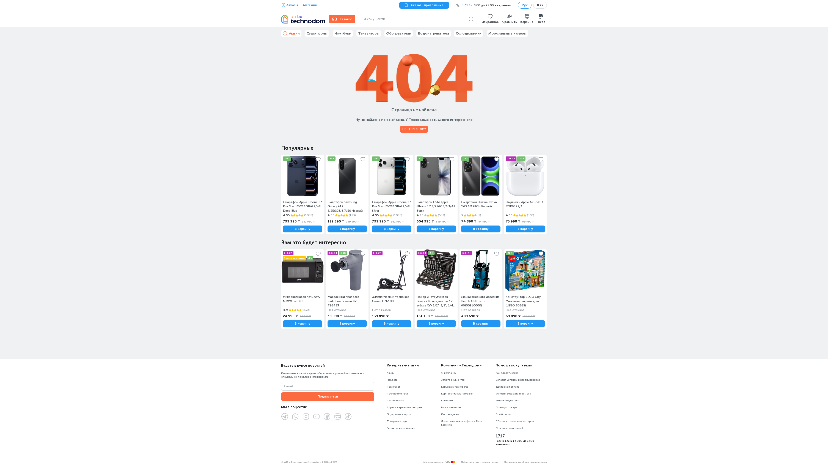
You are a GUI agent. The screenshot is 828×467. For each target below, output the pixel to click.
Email (288, 386)
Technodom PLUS (398, 393)
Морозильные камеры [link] (507, 33)
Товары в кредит (398, 421)
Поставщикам (450, 414)
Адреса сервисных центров (404, 407)
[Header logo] (302, 19)
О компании (448, 372)
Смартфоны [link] (317, 33)
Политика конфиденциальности (525, 462)
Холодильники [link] (468, 33)
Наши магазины (451, 407)
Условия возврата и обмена (513, 393)
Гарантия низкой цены (401, 428)
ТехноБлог (393, 386)
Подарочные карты (399, 414)
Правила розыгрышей (509, 428)
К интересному (414, 129)
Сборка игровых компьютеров (515, 421)
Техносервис (395, 400)
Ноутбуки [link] (342, 33)
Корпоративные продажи (457, 393)
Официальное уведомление (480, 462)
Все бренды (503, 414)
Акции (390, 372)
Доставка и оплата (507, 386)
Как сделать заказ (507, 372)
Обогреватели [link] (398, 33)
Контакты (447, 400)
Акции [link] (294, 33)
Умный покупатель (507, 400)
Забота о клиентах (452, 379)
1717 (500, 436)
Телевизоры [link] (368, 33)
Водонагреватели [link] (433, 33)
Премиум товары (507, 407)
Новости (392, 379)
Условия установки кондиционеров (518, 379)
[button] (490, 19)
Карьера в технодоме (454, 386)
